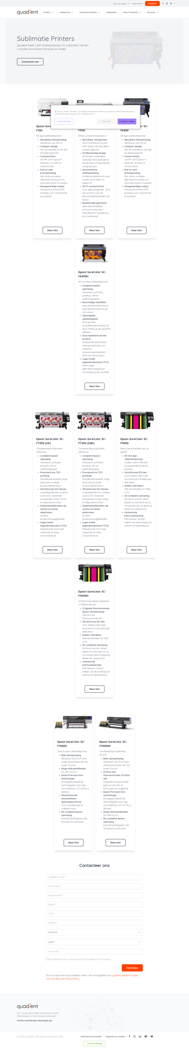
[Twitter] (146, 1036)
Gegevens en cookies (116, 1036)
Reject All (106, 121)
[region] (95, 117)
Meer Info (52, 230)
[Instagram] (134, 1036)
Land (51, 942)
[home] (27, 12)
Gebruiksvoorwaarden (91, 1036)
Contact (152, 3)
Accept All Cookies (126, 121)
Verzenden (132, 967)
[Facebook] (129, 1036)
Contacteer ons (30, 61)
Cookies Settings (94, 1043)
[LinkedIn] (140, 1036)
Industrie (52, 932)
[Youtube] (152, 1036)
